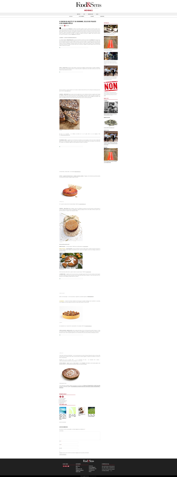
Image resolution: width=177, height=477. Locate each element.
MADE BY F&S (78, 14)
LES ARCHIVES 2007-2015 (92, 468)
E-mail (60, 444)
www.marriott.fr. (85, 246)
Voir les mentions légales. (93, 476)
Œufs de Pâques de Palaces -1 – (81, 415)
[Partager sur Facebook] (60, 397)
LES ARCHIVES (92, 16)
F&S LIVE (97, 14)
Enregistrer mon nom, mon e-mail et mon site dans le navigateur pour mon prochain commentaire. (74, 452)
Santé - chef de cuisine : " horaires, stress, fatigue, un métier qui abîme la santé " (110, 34)
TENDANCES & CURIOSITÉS (79, 470)
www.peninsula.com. (78, 171)
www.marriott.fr (88, 271)
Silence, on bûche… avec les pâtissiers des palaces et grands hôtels (72, 416)
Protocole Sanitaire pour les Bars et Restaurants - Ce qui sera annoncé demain (111, 50)
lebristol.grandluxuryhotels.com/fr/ (64, 244)
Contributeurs (102, 16)
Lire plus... (111, 470)
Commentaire (61, 430)
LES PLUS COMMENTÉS (81, 16)
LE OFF (84, 14)
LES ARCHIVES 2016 (92, 470)
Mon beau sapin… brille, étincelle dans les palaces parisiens (91, 415)
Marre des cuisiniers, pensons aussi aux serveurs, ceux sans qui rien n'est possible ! (110, 114)
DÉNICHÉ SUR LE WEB (90, 14)
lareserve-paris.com (90, 296)
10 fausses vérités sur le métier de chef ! (109, 127)
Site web (60, 448)
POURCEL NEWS (78, 471)
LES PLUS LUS (70, 16)
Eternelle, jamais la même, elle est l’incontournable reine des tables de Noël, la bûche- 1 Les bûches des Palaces (62, 417)
